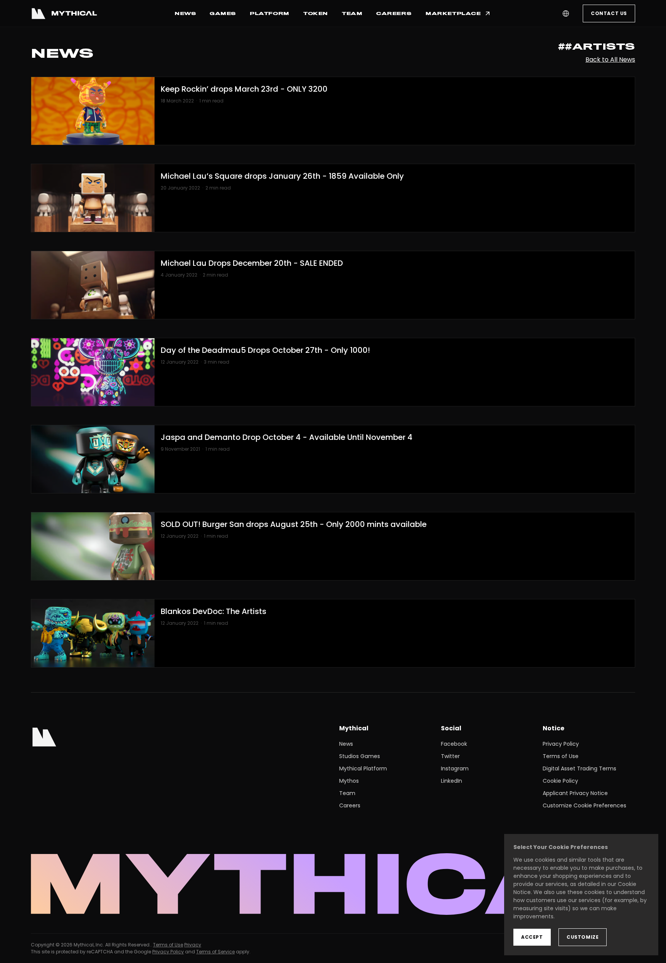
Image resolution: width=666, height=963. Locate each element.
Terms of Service (215, 951)
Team (347, 793)
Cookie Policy (560, 781)
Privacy (192, 944)
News (346, 744)
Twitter (450, 756)
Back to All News (610, 59)
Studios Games (359, 756)
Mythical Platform (363, 768)
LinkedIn (451, 781)
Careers (349, 805)
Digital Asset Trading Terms (579, 768)
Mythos (349, 781)
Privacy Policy (561, 744)
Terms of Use (561, 756)
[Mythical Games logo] (64, 13)
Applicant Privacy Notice (575, 793)
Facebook (454, 744)
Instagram (455, 768)
